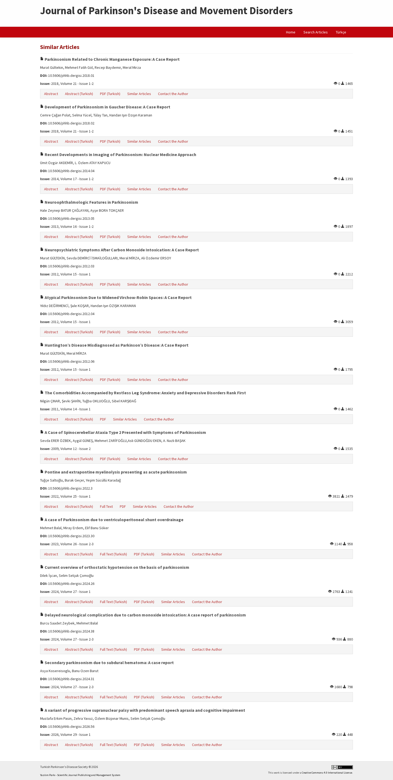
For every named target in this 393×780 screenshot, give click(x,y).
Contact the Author (173, 93)
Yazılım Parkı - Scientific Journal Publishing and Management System (80, 775)
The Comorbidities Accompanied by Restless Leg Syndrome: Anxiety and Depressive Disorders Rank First (145, 392)
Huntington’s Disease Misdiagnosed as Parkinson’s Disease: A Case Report (116, 345)
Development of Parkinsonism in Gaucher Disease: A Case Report (107, 106)
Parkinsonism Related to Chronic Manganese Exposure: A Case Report (112, 59)
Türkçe (341, 32)
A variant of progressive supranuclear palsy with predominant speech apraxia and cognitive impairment (144, 710)
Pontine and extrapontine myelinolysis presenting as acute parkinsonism (115, 472)
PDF (103, 419)
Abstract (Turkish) (79, 93)
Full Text (106, 506)
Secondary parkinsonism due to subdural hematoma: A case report (109, 662)
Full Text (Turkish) (113, 554)
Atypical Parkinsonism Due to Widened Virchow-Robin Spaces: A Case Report (118, 297)
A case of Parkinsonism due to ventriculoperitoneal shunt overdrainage (113, 519)
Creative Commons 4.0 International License (327, 772)
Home (290, 32)
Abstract (51, 93)
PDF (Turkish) (110, 93)
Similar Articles (139, 93)
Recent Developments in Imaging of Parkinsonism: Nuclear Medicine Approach (120, 154)
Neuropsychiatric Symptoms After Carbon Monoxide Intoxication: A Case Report (121, 249)
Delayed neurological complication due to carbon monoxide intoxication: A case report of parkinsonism (145, 615)
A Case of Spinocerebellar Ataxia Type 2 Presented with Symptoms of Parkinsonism (125, 432)
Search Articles (315, 32)
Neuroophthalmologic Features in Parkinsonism (91, 202)
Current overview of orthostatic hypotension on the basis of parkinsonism (116, 567)
